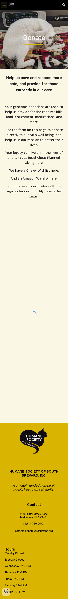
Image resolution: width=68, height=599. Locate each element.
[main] (34, 39)
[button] (4, 5)
